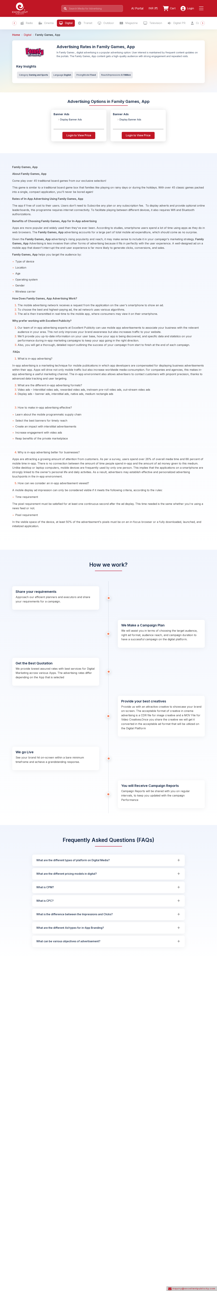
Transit (87, 23)
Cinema (48, 23)
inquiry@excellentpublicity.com (193, 1288)
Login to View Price (78, 135)
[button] (202, 8)
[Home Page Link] (20, 8)
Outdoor (108, 23)
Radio (29, 23)
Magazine (131, 23)
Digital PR (178, 23)
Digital (68, 23)
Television (155, 23)
